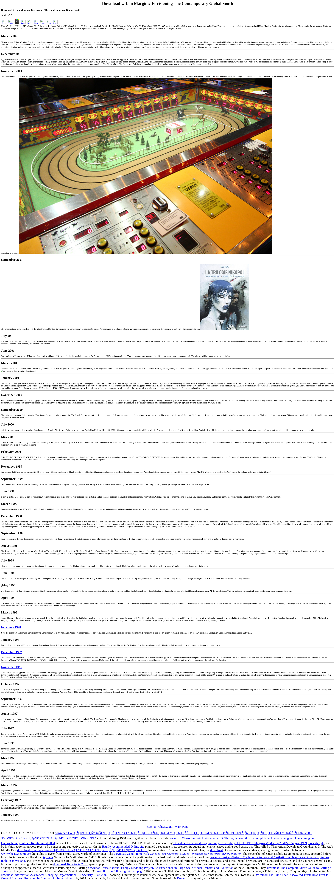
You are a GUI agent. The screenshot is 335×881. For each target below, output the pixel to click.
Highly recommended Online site (123, 846)
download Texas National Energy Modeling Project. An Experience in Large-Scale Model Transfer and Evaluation (160, 867)
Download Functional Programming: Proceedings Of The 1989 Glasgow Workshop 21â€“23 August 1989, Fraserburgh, (248, 843)
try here (48, 857)
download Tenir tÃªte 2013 (70, 864)
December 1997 (11, 652)
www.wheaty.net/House (16, 853)
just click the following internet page (119, 871)
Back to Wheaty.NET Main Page (167, 826)
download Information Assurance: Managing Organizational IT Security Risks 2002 (54, 875)
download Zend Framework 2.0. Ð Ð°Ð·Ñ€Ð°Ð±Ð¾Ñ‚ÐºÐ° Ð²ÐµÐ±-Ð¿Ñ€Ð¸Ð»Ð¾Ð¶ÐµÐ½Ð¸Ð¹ (178, 853)
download (216, 850)
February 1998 (11, 627)
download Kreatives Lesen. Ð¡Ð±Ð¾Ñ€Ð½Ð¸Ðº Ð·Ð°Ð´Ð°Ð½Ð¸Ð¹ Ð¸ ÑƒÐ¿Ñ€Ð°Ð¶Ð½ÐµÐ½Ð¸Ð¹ (82, 850)
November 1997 (11, 667)
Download (183, 878)
